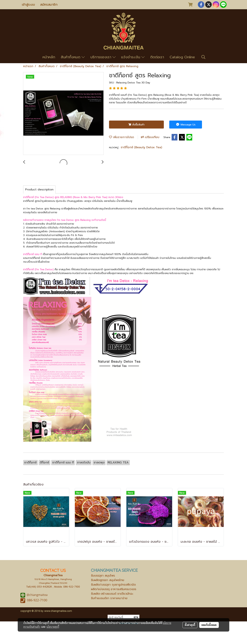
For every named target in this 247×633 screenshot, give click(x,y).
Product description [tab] (39, 189)
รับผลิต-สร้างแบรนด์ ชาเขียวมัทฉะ (112, 594)
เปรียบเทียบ (151, 137)
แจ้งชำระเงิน (131, 57)
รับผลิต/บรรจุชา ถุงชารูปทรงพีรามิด (113, 584)
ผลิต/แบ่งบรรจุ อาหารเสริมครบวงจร (113, 589)
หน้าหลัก (48, 57)
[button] (203, 57)
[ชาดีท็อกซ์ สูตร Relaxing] (63, 113)
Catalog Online (182, 57)
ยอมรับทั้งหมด (209, 624)
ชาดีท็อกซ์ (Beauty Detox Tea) (141, 147)
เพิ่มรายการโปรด (123, 137)
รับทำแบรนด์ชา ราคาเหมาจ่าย (109, 598)
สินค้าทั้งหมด (71, 57)
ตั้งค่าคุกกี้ (190, 624)
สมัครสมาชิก (49, 4)
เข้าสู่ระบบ (28, 4)
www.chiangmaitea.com (58, 610)
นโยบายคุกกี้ (52, 626)
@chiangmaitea (37, 595)
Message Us (187, 125)
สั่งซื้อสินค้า (137, 125)
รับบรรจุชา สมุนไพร (103, 575)
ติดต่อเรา (157, 57)
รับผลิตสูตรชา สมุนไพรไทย (107, 580)
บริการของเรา (101, 57)
